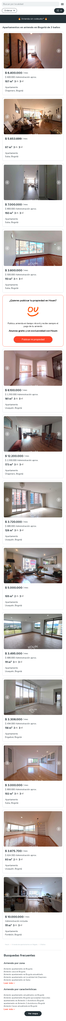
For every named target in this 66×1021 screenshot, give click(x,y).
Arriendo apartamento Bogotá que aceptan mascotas (27, 998)
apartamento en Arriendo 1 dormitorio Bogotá (24, 1000)
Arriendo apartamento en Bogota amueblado (23, 974)
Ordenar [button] (8, 10)
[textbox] (30, 4)
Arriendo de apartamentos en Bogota (24, 944)
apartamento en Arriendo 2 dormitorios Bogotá (24, 1003)
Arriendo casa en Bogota (14, 971)
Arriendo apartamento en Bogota (18, 969)
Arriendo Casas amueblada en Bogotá (20, 1006)
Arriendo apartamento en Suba (17, 980)
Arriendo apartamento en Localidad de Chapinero (25, 977)
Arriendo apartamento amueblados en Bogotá (24, 995)
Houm (7, 944)
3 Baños (42, 944)
